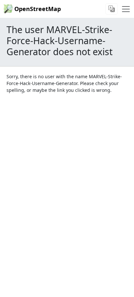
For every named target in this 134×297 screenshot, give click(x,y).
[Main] (126, 9)
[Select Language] (111, 9)
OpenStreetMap (37, 9)
